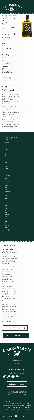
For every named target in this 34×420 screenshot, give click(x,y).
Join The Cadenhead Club (15, 335)
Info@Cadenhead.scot (17, 373)
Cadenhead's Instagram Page (13, 376)
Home (3, 15)
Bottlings (8, 15)
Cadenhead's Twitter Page (8, 376)
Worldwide (6, 80)
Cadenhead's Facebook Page (4, 376)
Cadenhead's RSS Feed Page (17, 376)
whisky (16, 415)
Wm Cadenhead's (12, 8)
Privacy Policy (21, 409)
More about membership (15, 327)
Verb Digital (23, 416)
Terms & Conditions (11, 409)
